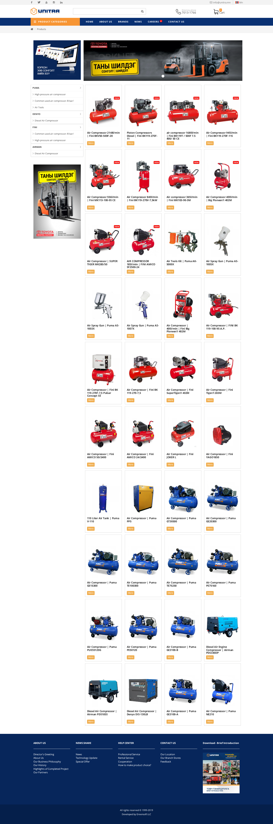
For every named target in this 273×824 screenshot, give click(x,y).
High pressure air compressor (50, 94)
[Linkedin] (61, 2)
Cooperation (125, 761)
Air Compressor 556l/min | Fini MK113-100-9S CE (102, 198)
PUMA (35, 87)
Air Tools (39, 107)
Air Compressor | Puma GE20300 (221, 520)
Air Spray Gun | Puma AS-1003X (103, 327)
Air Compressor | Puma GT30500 (181, 520)
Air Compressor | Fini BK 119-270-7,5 (142, 391)
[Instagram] (54, 2)
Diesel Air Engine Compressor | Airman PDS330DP (219, 649)
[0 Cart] (216, 11)
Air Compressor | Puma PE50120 (141, 648)
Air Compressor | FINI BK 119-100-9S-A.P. (222, 327)
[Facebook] (31, 2)
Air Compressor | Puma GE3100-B (181, 648)
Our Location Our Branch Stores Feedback (170, 758)
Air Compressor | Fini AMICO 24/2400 (140, 455)
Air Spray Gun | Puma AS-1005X (222, 262)
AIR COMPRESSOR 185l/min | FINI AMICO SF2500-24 (141, 264)
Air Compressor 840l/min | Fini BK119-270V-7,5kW (142, 198)
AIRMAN (37, 147)
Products (41, 29)
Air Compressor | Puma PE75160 (221, 584)
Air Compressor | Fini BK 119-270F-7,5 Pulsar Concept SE (102, 392)
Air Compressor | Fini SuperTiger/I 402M (179, 391)
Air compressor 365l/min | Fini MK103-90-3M (181, 198)
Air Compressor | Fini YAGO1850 (219, 455)
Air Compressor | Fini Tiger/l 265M (219, 391)
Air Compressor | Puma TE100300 (141, 584)
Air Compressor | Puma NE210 (221, 712)
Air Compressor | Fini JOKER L (179, 455)
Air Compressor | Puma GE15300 (102, 584)
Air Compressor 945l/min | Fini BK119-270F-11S (221, 134)
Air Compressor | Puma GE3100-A (181, 712)
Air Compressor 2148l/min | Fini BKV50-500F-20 (103, 134)
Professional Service (129, 754)
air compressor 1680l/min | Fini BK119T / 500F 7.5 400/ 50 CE (182, 135)
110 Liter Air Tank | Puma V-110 (103, 520)
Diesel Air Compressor (46, 120)
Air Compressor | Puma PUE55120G (102, 648)
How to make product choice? (134, 765)
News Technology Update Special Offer (86, 758)
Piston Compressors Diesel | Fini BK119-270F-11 (142, 135)
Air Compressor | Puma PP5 (141, 520)
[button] (95, 60)
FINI (34, 127)
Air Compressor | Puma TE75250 (181, 584)
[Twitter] (39, 2)
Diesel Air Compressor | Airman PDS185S (102, 712)
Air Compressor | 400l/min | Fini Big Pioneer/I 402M (177, 328)
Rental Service (126, 758)
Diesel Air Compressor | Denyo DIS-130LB (141, 712)
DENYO (36, 114)
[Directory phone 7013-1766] (179, 11)
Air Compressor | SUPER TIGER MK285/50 (102, 262)
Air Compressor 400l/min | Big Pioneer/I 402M (221, 198)
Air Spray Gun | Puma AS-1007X (143, 327)
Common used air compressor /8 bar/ (54, 100)
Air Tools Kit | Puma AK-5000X (181, 262)
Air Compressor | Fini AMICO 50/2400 (100, 455)
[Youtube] (46, 2)
